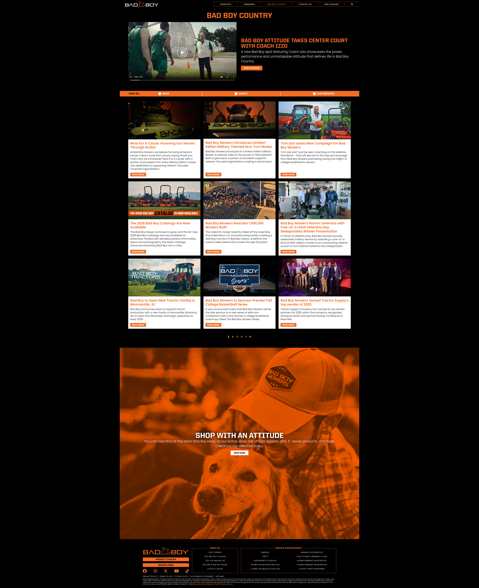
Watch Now (251, 68)
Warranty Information (312, 552)
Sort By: (134, 93)
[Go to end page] (250, 337)
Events (243, 93)
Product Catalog (166, 559)
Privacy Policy (150, 576)
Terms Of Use (166, 576)
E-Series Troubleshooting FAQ (265, 569)
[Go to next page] (246, 337)
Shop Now (239, 453)
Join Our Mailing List (215, 560)
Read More (138, 174)
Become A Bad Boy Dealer (215, 565)
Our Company (215, 552)
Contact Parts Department (312, 569)
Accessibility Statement (202, 576)
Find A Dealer (331, 4)
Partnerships (325, 93)
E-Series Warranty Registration (312, 565)
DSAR (216, 584)
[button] (352, 4)
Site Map (220, 576)
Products (225, 4)
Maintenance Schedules (265, 560)
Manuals (265, 552)
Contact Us (305, 4)
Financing (249, 4)
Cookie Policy (181, 576)
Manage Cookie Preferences (203, 584)
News (165, 93)
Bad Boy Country (276, 4)
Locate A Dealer (215, 569)
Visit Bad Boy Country (215, 556)
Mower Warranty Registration (312, 560)
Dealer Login (165, 565)
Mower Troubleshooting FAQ (265, 565)
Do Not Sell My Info (226, 584)
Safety (265, 556)
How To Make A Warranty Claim (312, 556)
